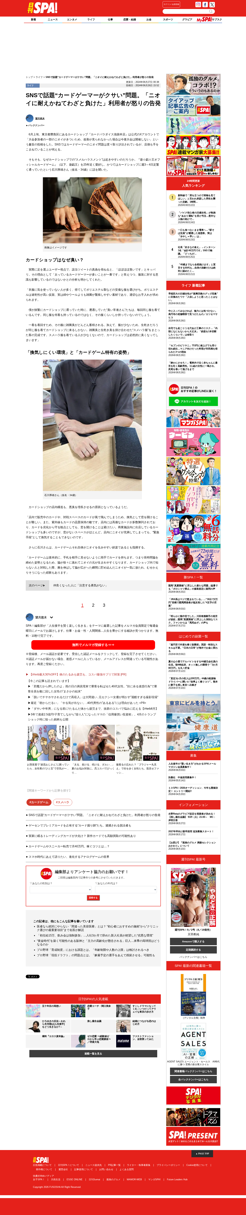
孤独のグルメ (113, 1179)
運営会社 (64, 1169)
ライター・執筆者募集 (139, 1165)
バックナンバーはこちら (193, 956)
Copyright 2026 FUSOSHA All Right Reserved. (57, 1187)
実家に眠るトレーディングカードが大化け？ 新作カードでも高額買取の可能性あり (82, 835)
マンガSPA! (154, 1179)
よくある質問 (127, 1169)
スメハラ (63, 802)
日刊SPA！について (69, 1165)
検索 (211, 11)
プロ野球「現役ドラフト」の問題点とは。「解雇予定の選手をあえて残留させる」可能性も (96, 955)
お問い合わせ (106, 1169)
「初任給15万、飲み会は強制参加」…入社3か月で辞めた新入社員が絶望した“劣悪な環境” (95, 935)
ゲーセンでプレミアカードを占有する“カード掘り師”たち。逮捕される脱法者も (80, 825)
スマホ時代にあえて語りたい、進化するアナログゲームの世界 (69, 856)
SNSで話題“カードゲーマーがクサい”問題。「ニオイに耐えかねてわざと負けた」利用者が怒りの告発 (94, 815)
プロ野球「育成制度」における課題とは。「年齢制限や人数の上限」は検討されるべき (93, 949)
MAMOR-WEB (135, 1179)
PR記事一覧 (114, 1165)
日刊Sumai (95, 1179)
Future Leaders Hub (177, 1179)
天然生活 (56, 1179)
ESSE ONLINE (75, 1179)
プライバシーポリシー (169, 1165)
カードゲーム (39, 802)
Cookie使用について (197, 1165)
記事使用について (84, 1169)
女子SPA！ (39, 1179)
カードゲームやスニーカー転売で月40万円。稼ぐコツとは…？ (69, 846)
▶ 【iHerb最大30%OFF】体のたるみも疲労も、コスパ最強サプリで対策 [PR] (76, 674)
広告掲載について (42, 1165)
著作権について (44, 1169)
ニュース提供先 (93, 1165)
